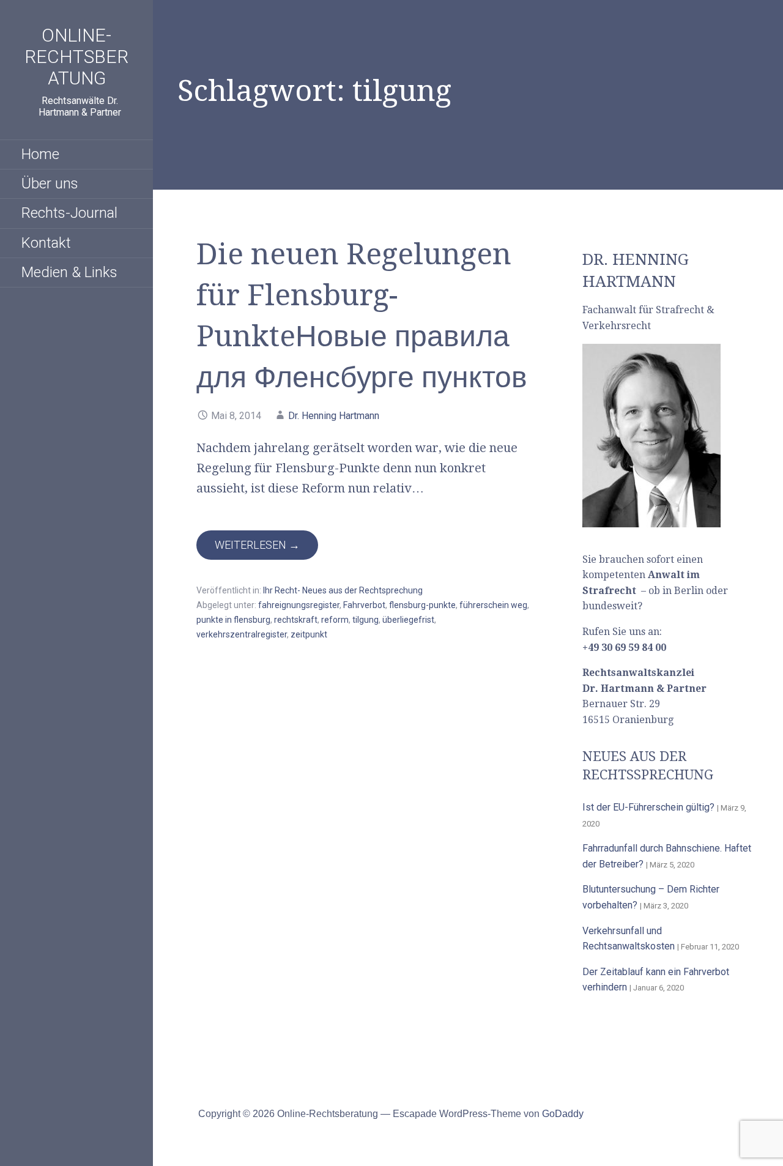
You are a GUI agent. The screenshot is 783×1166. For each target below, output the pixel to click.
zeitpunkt (309, 634)
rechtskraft (295, 620)
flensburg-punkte (422, 605)
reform (335, 620)
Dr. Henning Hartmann (333, 415)
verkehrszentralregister (241, 634)
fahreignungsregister (299, 605)
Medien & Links (69, 272)
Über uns (49, 183)
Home (40, 154)
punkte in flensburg (233, 620)
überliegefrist (408, 620)
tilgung (365, 620)
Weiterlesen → (257, 544)
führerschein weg (493, 605)
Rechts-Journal (69, 212)
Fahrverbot (364, 605)
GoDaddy (563, 1113)
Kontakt (46, 242)
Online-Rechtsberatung (76, 56)
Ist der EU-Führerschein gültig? (648, 807)
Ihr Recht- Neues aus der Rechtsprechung (343, 590)
